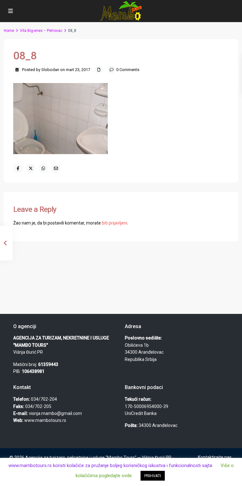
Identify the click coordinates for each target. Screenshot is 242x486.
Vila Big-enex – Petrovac (41, 30)
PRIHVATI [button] (152, 475)
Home (9, 30)
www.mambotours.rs (45, 420)
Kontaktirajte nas (215, 457)
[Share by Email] (55, 168)
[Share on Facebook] (18, 168)
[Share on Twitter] (30, 168)
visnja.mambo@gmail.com (55, 413)
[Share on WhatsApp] (43, 168)
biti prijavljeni (114, 222)
